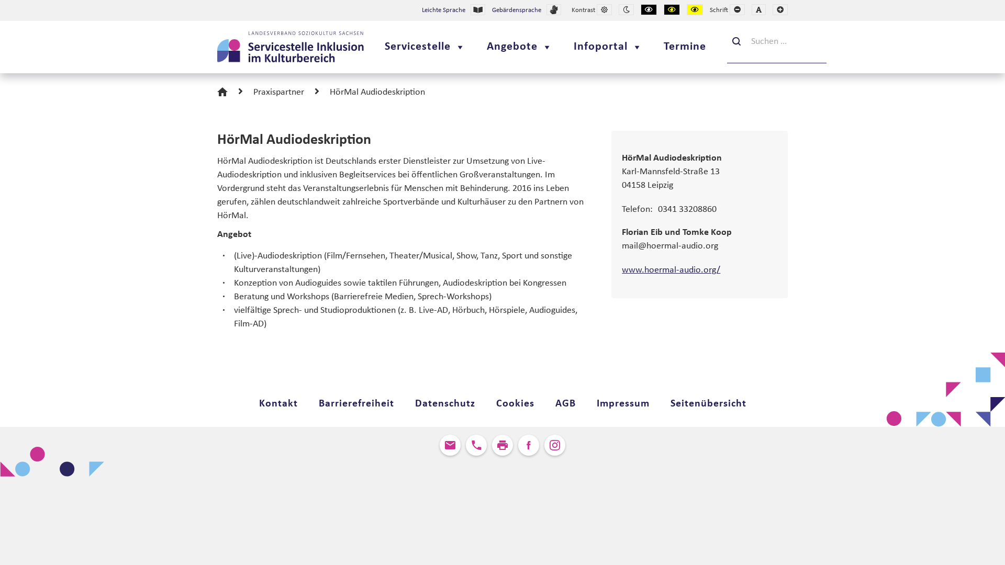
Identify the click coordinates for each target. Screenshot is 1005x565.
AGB (565, 404)
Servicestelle (418, 47)
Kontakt (278, 404)
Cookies (515, 404)
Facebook (528, 445)
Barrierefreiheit (356, 404)
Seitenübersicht (708, 404)
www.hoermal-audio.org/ (671, 270)
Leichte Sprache (443, 10)
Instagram (554, 445)
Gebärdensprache (516, 10)
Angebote (512, 47)
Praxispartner (278, 92)
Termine (685, 47)
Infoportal (601, 47)
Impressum (623, 404)
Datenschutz (445, 404)
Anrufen (476, 445)
